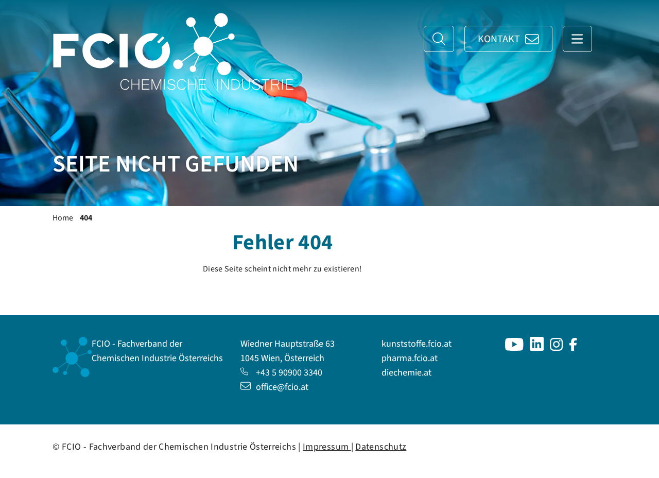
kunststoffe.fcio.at (416, 343)
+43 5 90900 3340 (289, 372)
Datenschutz (380, 446)
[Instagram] (556, 348)
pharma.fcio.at (409, 358)
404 (86, 218)
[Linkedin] (537, 348)
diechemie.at (406, 372)
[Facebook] (573, 348)
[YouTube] (514, 348)
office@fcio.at (282, 387)
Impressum (327, 446)
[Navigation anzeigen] (577, 39)
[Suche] (439, 39)
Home (63, 218)
